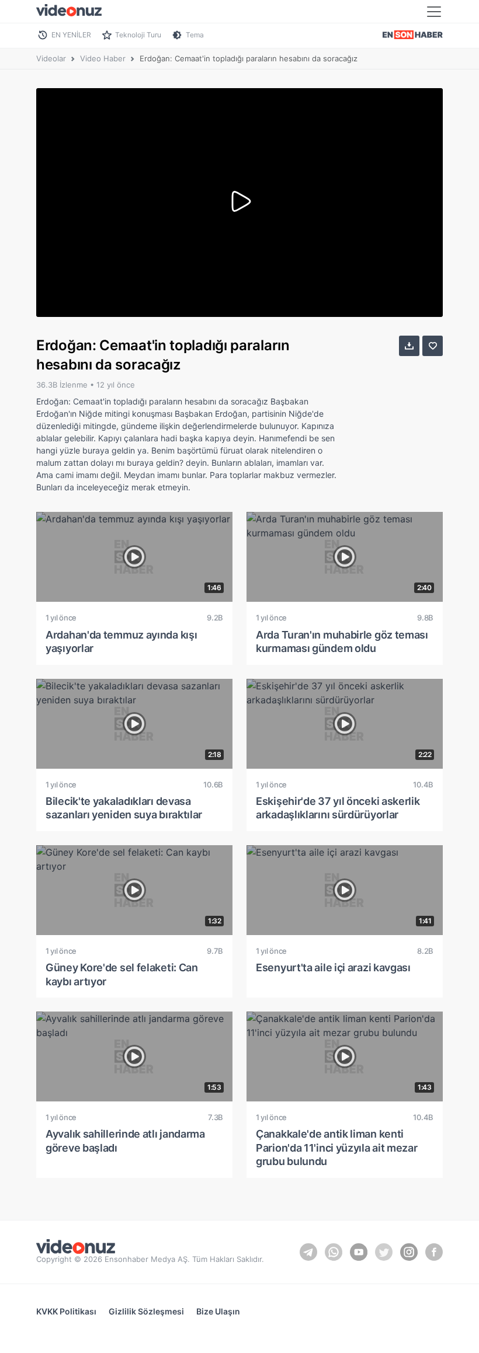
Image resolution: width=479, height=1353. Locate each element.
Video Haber (103, 58)
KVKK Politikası (66, 1311)
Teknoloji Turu (138, 34)
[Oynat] (239, 202)
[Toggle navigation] (434, 11)
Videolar (51, 58)
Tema (195, 34)
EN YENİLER (71, 34)
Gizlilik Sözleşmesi (146, 1311)
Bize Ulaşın (218, 1311)
